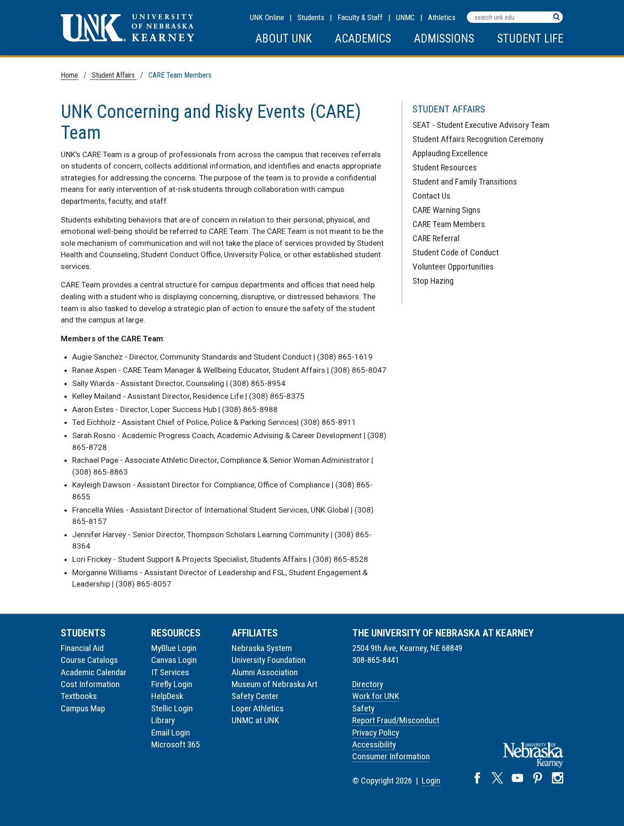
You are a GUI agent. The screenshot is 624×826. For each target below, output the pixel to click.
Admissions (444, 38)
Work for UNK (375, 696)
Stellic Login (172, 708)
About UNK (283, 38)
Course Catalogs (89, 660)
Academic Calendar (94, 672)
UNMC (405, 17)
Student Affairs (113, 75)
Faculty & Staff (360, 17)
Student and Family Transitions (464, 181)
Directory (367, 684)
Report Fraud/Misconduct (395, 720)
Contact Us (431, 196)
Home (69, 75)
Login (431, 780)
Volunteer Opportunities (453, 266)
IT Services (170, 672)
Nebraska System (262, 648)
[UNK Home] (127, 39)
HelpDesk (167, 696)
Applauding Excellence (450, 153)
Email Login (170, 732)
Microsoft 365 (175, 744)
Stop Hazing (433, 280)
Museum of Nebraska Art (274, 684)
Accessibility (374, 744)
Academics (363, 38)
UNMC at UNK (255, 720)
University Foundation (269, 660)
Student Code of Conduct (455, 252)
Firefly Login (171, 684)
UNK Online (267, 17)
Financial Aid (82, 648)
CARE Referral (436, 238)
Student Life (530, 38)
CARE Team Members (448, 224)
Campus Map (83, 708)
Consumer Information (391, 756)
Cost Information (90, 684)
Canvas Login (174, 660)
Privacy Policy (375, 732)
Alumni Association (265, 672)
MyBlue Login (173, 648)
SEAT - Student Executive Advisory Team (481, 125)
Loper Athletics (258, 708)
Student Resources (444, 167)
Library (163, 720)
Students (310, 17)
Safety (363, 708)
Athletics (441, 17)
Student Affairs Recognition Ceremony (478, 139)
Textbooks (79, 696)
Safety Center (255, 696)
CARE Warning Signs (446, 210)
